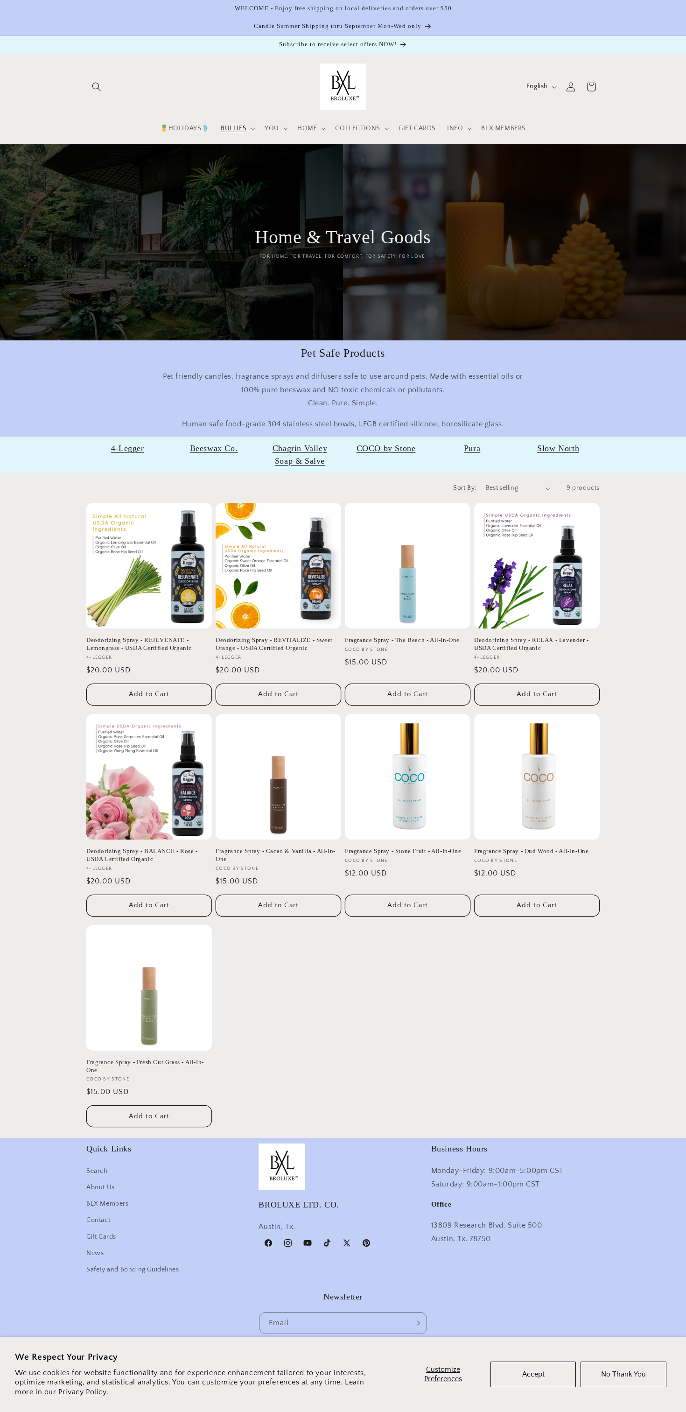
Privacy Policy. (83, 1392)
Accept (533, 1374)
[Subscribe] (416, 1323)
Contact (98, 1219)
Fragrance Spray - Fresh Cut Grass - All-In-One (145, 1066)
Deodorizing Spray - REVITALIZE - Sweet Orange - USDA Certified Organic (274, 643)
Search (97, 1170)
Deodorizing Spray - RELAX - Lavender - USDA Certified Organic (531, 643)
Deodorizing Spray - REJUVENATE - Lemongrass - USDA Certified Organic (139, 643)
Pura (472, 448)
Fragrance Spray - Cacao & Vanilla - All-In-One (276, 854)
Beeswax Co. (214, 448)
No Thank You (623, 1374)
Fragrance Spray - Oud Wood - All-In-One (531, 850)
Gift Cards (101, 1236)
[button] (96, 87)
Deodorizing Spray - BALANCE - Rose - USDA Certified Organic (142, 854)
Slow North (558, 448)
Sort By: (464, 488)
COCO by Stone (386, 448)
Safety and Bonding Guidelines (132, 1269)
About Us (100, 1187)
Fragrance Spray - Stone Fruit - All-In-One (403, 850)
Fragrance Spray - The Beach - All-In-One (402, 639)
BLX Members (107, 1203)
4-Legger (127, 448)
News (95, 1253)
